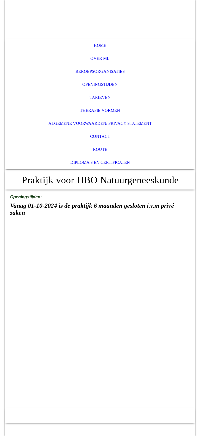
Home (100, 45)
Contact (100, 136)
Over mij (100, 58)
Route (100, 149)
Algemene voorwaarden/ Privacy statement (100, 123)
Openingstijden (100, 84)
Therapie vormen (100, 110)
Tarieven (100, 97)
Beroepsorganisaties (100, 71)
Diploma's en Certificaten (100, 162)
